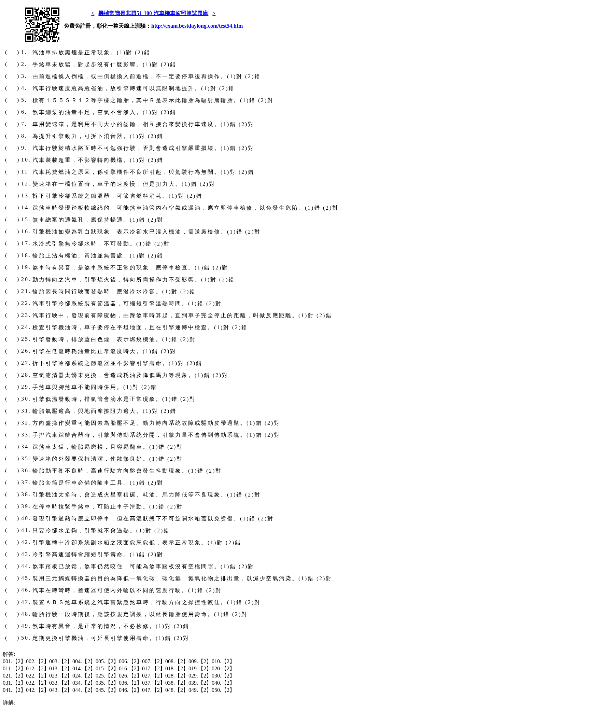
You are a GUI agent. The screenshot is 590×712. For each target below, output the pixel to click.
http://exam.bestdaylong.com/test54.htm (197, 26)
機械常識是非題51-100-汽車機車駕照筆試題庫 (153, 13)
